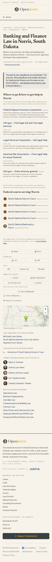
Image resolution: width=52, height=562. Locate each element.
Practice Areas (20, 27)
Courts (6, 493)
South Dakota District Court (22, 199)
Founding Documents (12, 503)
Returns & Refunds (11, 551)
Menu (8, 17)
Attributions (27, 551)
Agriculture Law (10, 393)
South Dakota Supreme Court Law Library (21, 340)
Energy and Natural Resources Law (18, 417)
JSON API (7, 528)
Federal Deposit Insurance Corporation (22, 110)
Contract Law (9, 407)
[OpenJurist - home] (26, 9)
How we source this (12, 64)
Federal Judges (9, 490)
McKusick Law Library (12, 336)
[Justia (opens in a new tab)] (34, 469)
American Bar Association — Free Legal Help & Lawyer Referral (25, 156)
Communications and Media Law (17, 403)
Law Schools (8, 496)
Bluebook (41, 269)
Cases (5, 479)
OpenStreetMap (10, 328)
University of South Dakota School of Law (25, 352)
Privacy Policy (9, 555)
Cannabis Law (9, 400)
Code (5, 483)
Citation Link (24, 269)
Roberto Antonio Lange (19, 373)
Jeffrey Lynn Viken (16, 367)
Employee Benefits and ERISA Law (18, 414)
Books (5, 507)
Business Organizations (13, 396)
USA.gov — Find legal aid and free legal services (23, 124)
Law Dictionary (9, 486)
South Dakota (14, 30)
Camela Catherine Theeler (20, 383)
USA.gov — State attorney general (20, 171)
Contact (42, 548)
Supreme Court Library (12, 343)
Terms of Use (41, 551)
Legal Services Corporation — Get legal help (25, 140)
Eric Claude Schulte (17, 378)
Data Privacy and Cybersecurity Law (18, 410)
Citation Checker (10, 510)
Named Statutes (10, 500)
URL (8, 269)
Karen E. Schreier (16, 362)
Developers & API (10, 521)
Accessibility (29, 548)
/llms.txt (6, 525)
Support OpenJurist (26, 536)
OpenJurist (7, 27)
